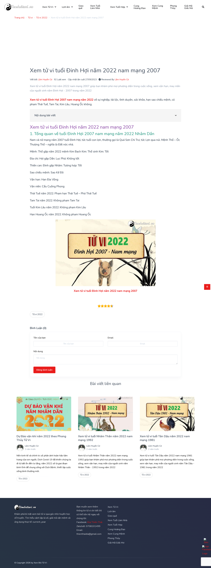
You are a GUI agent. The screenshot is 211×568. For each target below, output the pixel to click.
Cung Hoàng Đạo (140, 7)
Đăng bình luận (44, 369)
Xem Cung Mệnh (157, 7)
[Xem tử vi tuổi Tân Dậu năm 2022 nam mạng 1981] (167, 414)
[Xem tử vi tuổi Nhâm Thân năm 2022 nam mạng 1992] (105, 414)
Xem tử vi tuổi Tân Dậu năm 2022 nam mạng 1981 (165, 438)
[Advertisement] (100, 41)
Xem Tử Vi (47, 7)
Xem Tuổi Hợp (117, 7)
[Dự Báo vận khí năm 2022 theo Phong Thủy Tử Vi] (44, 414)
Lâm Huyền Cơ (45, 79)
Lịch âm (66, 7)
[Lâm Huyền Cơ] (20, 447)
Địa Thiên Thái (94, 522)
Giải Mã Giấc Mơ (188, 7)
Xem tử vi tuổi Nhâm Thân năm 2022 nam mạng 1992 (105, 438)
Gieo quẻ (81, 7)
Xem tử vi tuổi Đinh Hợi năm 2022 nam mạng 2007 (105, 291)
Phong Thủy (173, 7)
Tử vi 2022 (37, 314)
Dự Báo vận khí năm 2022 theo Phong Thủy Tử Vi (41, 438)
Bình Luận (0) (38, 328)
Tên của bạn (39, 337)
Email (110, 337)
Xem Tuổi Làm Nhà (95, 7)
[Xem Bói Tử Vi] (18, 7)
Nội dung (38, 351)
